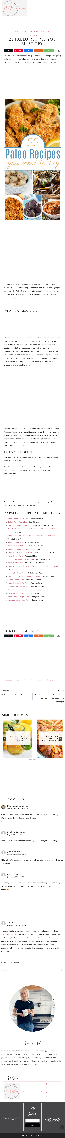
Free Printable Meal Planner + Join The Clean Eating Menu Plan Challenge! (49, 696)
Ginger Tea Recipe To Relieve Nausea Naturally (17, 738)
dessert (17, 680)
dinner (25, 680)
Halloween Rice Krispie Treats (13, 693)
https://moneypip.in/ (9, 934)
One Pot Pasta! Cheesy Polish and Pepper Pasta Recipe (51, 738)
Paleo (29, 35)
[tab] (29, 759)
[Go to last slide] (4, 739)
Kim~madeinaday (15, 806)
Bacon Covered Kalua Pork (18, 600)
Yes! (32, 1125)
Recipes (35, 35)
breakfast (8, 680)
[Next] (60, 739)
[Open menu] (61, 8)
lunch (33, 680)
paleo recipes (49, 680)
